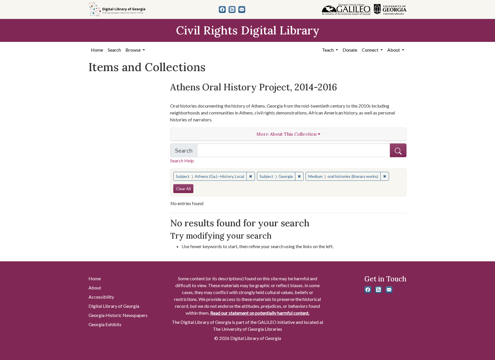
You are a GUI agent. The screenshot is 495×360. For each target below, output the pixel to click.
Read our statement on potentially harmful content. (259, 313)
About (95, 287)
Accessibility (101, 296)
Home (97, 49)
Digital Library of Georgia (114, 306)
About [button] (394, 49)
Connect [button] (370, 49)
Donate (350, 49)
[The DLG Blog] (232, 9)
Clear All (183, 188)
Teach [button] (328, 49)
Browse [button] (133, 49)
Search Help (182, 160)
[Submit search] (398, 150)
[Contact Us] (241, 9)
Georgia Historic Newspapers (118, 315)
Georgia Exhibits (105, 324)
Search (114, 49)
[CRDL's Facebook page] (222, 9)
